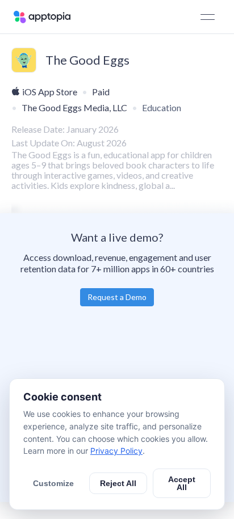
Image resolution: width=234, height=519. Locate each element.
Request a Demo (117, 297)
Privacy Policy (116, 450)
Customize (53, 483)
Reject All (118, 483)
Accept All (181, 483)
